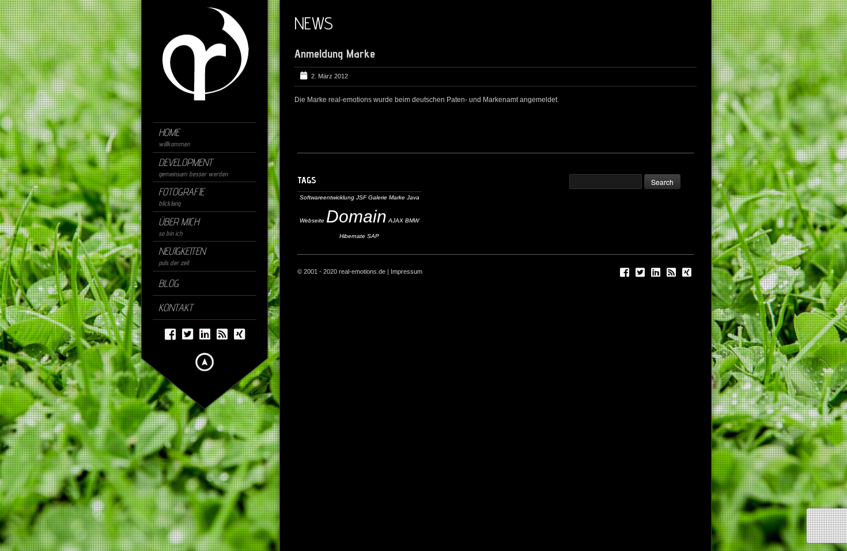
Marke (397, 197)
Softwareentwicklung (327, 197)
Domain (356, 216)
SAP (373, 236)
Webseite (312, 220)
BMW (412, 220)
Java (413, 197)
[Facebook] (170, 333)
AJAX (395, 220)
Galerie (377, 197)
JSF (361, 197)
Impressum (406, 271)
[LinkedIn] (205, 333)
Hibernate (352, 236)
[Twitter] (187, 333)
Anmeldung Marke (334, 54)
